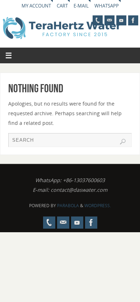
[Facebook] (133, 20)
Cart (62, 6)
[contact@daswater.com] (109, 20)
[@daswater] (121, 20)
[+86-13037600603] (98, 20)
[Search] (122, 141)
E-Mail (81, 6)
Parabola (68, 206)
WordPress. (97, 206)
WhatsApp (106, 6)
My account (36, 6)
